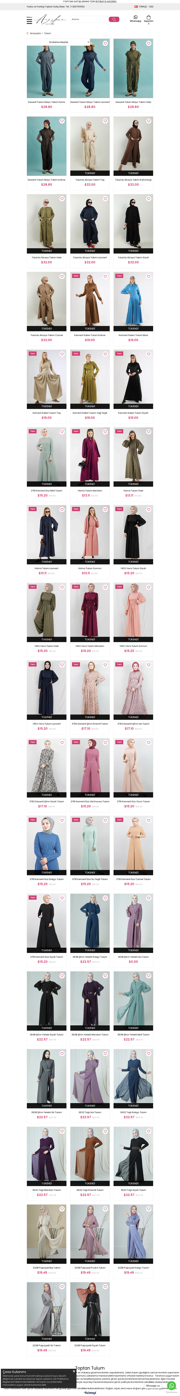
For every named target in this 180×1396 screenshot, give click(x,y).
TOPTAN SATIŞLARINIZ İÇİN (90, 1)
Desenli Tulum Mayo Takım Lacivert (90, 102)
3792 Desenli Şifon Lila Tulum (133, 723)
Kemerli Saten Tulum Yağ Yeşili (90, 413)
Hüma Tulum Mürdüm (90, 490)
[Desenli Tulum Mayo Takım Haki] (133, 68)
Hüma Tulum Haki (133, 490)
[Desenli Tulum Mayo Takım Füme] (46, 68)
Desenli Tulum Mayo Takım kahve (46, 179)
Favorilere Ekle (105, 43)
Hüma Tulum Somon (89, 568)
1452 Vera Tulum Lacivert (47, 723)
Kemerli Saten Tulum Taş (47, 413)
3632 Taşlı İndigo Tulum (133, 1112)
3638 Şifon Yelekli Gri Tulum (46, 1112)
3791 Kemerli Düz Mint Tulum (46, 490)
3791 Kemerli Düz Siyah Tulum (46, 957)
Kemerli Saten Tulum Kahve (89, 335)
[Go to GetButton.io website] (171, 1392)
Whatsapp (135, 21)
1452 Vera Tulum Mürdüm (90, 646)
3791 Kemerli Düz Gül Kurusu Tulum (90, 801)
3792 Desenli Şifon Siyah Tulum (46, 801)
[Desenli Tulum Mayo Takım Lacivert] (90, 68)
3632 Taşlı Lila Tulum (90, 1112)
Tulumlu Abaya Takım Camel (46, 335)
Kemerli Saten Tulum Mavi (133, 335)
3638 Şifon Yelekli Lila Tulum (133, 957)
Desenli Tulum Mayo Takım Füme (46, 102)
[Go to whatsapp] (171, 1385)
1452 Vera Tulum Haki (47, 646)
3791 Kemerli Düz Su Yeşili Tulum (90, 879)
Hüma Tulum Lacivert (46, 568)
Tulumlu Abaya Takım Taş (90, 179)
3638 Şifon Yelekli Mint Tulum (133, 1034)
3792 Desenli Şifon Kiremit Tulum (90, 723)
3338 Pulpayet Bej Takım (46, 1267)
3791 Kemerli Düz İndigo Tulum (47, 879)
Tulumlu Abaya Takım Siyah (133, 257)
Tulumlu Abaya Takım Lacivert (90, 257)
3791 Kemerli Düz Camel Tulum (133, 879)
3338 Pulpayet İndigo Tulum (133, 1267)
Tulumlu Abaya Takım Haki (47, 257)
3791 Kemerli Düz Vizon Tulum (133, 801)
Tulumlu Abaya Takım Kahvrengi (133, 179)
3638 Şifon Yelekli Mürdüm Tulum (90, 1034)
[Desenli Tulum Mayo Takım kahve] (46, 146)
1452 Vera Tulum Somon (133, 646)
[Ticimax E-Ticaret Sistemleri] (90, 1393)
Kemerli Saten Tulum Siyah (133, 413)
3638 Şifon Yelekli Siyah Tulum (46, 1034)
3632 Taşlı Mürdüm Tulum (46, 1190)
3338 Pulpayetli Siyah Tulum (90, 1345)
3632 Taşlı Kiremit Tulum (90, 1190)
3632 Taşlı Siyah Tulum (133, 1190)
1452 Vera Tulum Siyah (133, 568)
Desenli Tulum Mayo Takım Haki (133, 102)
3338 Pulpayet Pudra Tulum (90, 1267)
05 (71, 6)
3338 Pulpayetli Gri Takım (47, 1345)
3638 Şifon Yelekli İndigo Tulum (90, 957)
